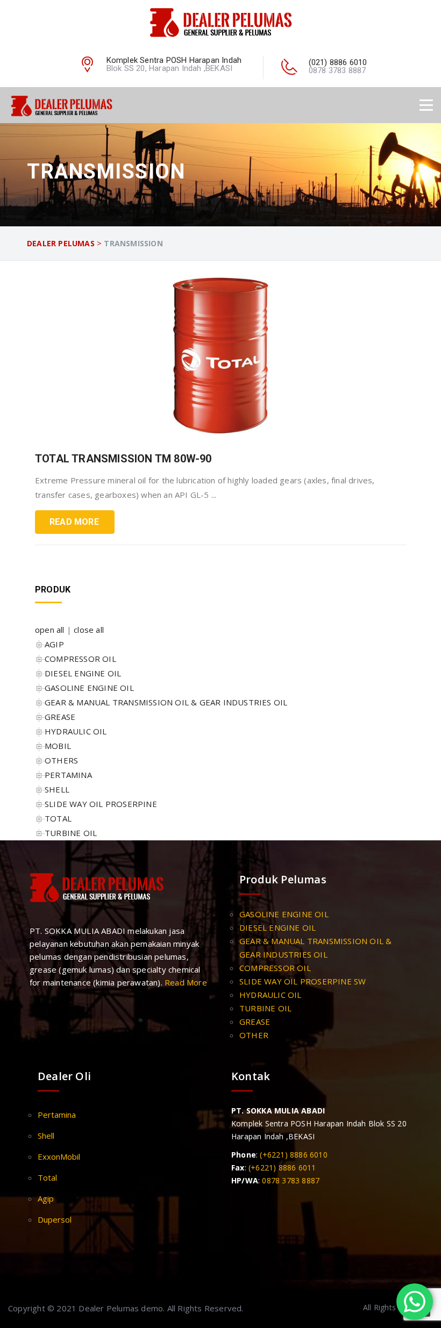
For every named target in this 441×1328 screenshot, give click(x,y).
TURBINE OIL (71, 832)
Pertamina (57, 1114)
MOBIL (58, 745)
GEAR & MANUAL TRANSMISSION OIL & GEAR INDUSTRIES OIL (166, 702)
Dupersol (55, 1219)
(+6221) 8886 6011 (282, 1167)
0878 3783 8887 (290, 1180)
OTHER (253, 1035)
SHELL (57, 789)
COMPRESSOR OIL (80, 658)
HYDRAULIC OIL (76, 731)
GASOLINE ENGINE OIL (89, 687)
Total (47, 1177)
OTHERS (61, 760)
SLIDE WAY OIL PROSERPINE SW (302, 981)
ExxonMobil (59, 1156)
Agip (46, 1198)
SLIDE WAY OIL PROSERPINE (101, 803)
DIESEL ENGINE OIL (83, 673)
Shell (46, 1135)
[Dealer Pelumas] (221, 22)
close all (89, 629)
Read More (74, 522)
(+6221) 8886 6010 (293, 1154)
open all (50, 629)
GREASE (60, 716)
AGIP (54, 644)
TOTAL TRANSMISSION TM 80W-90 (123, 458)
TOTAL (58, 818)
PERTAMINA (68, 774)
